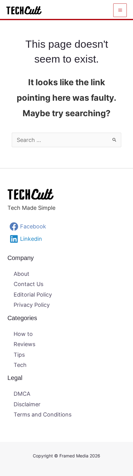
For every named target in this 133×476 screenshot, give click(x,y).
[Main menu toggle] (120, 10)
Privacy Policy (32, 305)
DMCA (22, 393)
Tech (20, 365)
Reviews (24, 344)
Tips (19, 354)
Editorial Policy (33, 294)
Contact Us (28, 284)
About (21, 274)
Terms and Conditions (42, 414)
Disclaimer (27, 404)
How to (23, 334)
